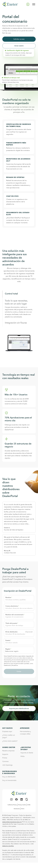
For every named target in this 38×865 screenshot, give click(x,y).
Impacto (5, 754)
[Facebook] (16, 799)
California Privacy (12, 805)
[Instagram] (11, 799)
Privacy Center (22, 805)
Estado (7, 640)
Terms (22, 808)
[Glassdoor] (26, 799)
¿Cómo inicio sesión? (9, 741)
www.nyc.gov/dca (8, 846)
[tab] (18, 294)
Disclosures (17, 808)
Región (7, 649)
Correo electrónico (11, 606)
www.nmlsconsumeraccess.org (12, 822)
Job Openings (7, 765)
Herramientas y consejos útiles (25, 732)
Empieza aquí (7, 731)
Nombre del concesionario (14, 615)
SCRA (28, 805)
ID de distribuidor (11, 632)
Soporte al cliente (27, 753)
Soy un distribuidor (9, 777)
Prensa (4, 758)
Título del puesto (11, 623)
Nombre (8, 597)
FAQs (22, 756)
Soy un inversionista (9, 780)
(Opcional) (29, 632)
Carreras (5, 761)
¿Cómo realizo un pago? (8, 736)
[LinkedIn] (21, 799)
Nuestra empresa (8, 751)
